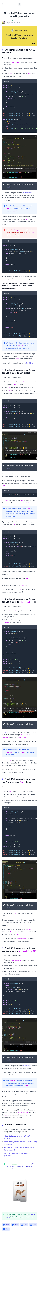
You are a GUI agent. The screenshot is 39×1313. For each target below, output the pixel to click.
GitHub (9, 187)
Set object (29, 363)
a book (14, 1164)
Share (7, 1224)
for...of (7, 732)
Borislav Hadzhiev (12, 21)
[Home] (19, 4)
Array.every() (27, 193)
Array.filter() (27, 1066)
